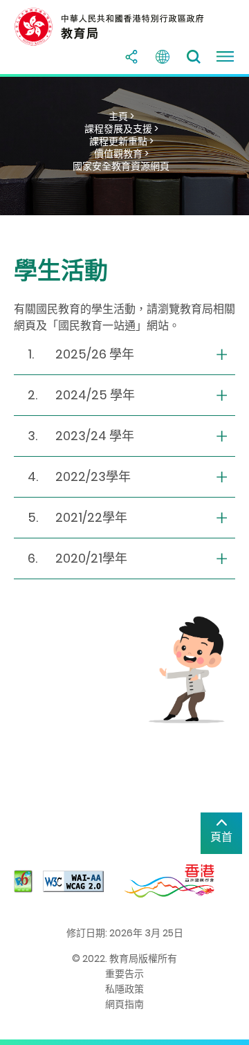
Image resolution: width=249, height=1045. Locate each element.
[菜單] (224, 56)
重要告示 (124, 974)
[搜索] (193, 56)
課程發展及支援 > (121, 128)
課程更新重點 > (121, 141)
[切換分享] (131, 56)
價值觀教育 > (121, 153)
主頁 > (121, 116)
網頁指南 (124, 1004)
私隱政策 (124, 989)
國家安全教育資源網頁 (121, 166)
